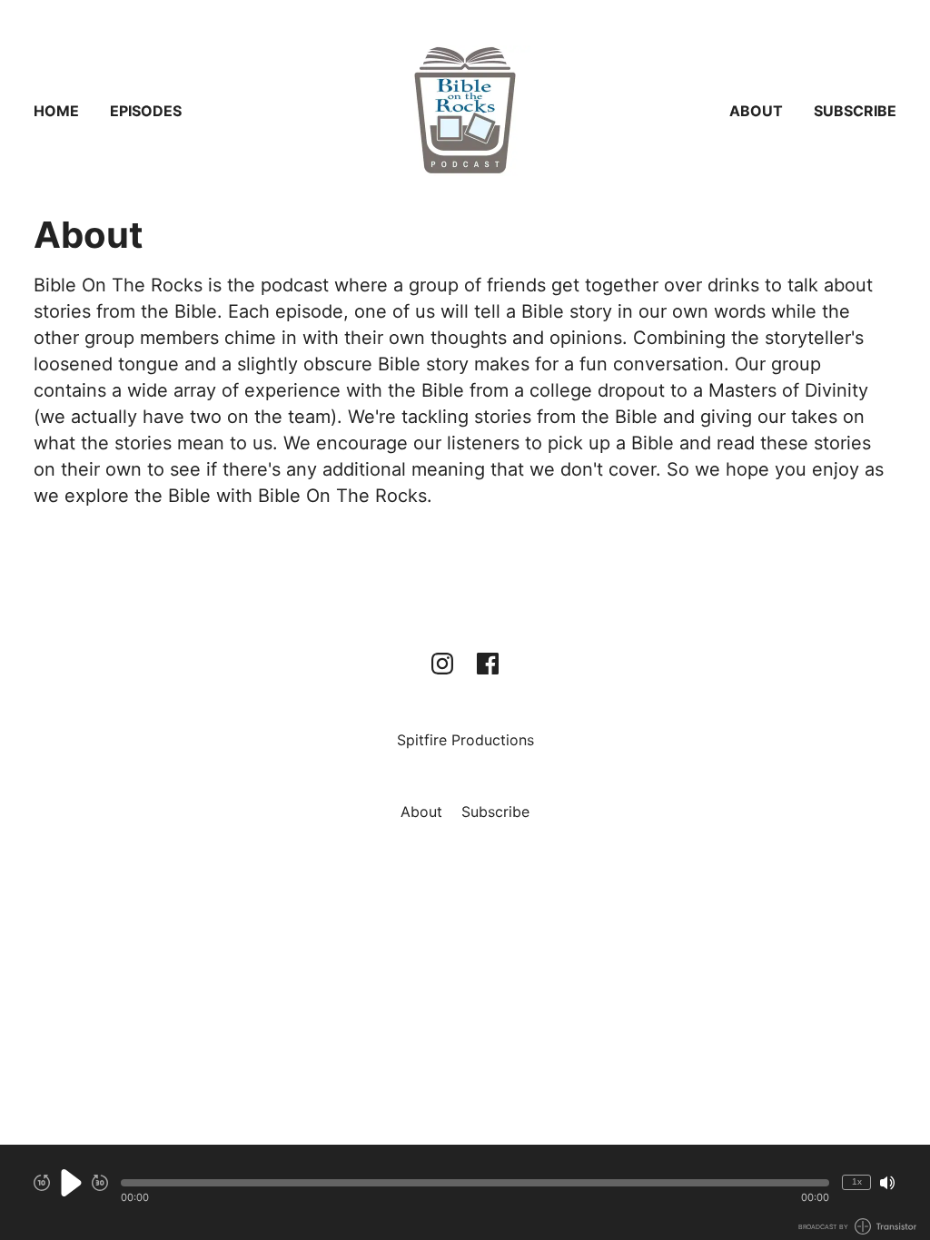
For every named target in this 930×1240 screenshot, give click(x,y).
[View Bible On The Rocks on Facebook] (488, 663)
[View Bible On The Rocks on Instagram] (442, 663)
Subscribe (855, 111)
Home (56, 111)
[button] (475, 1182)
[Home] (465, 110)
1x (857, 1181)
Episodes (146, 111)
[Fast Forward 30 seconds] (100, 1183)
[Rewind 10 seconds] (42, 1183)
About (756, 111)
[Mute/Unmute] (887, 1183)
